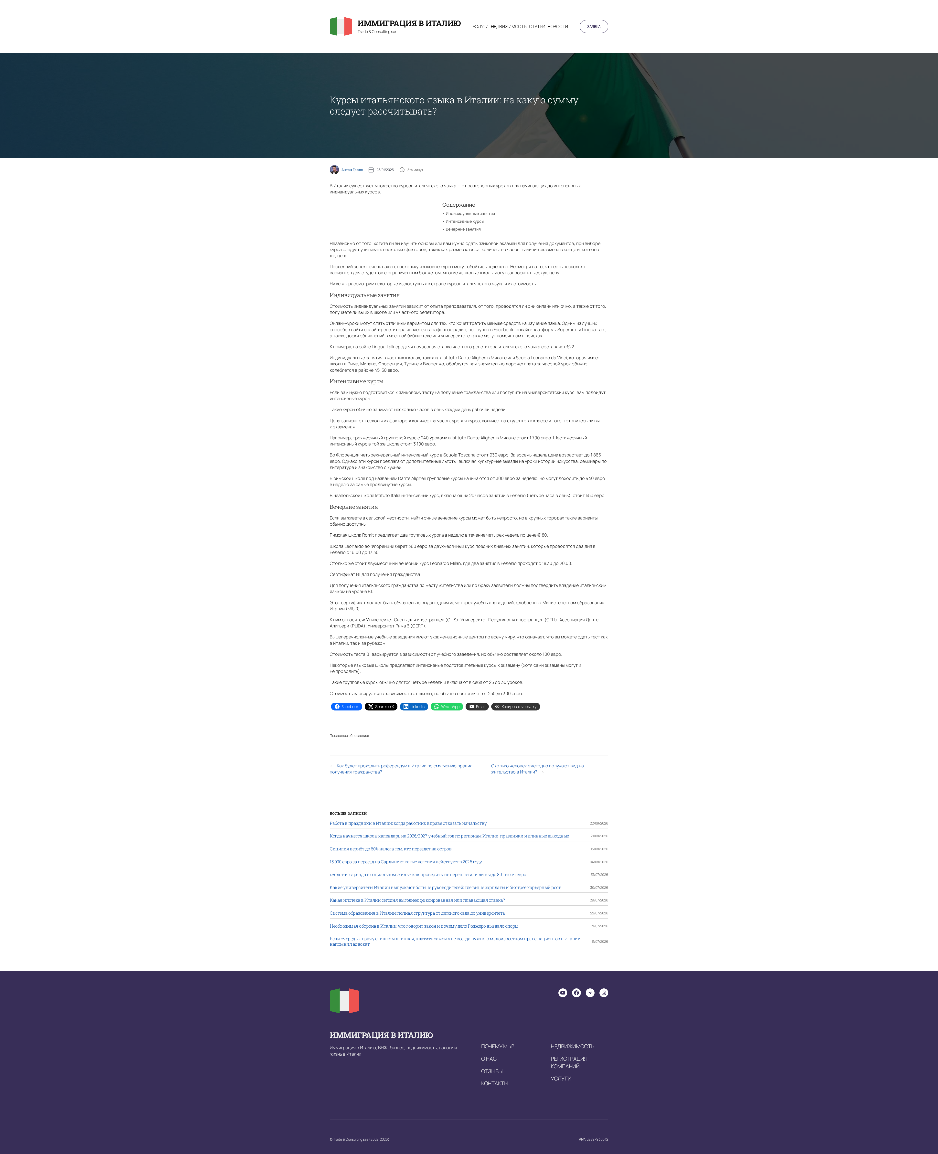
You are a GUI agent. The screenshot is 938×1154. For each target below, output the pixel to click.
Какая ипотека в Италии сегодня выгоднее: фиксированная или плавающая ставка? (417, 900)
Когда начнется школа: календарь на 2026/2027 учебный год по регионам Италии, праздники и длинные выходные (449, 836)
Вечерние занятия (463, 229)
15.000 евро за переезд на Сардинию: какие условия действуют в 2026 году (406, 862)
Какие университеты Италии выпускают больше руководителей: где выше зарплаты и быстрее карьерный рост (445, 887)
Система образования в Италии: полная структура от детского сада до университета (417, 913)
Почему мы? (497, 1046)
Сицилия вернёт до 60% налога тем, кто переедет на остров (390, 849)
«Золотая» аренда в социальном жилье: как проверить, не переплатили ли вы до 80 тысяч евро (428, 874)
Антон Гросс (352, 170)
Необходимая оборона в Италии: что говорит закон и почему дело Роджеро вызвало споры (424, 926)
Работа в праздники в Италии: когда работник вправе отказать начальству (408, 823)
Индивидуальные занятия (471, 213)
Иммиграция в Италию (409, 23)
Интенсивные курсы (465, 221)
